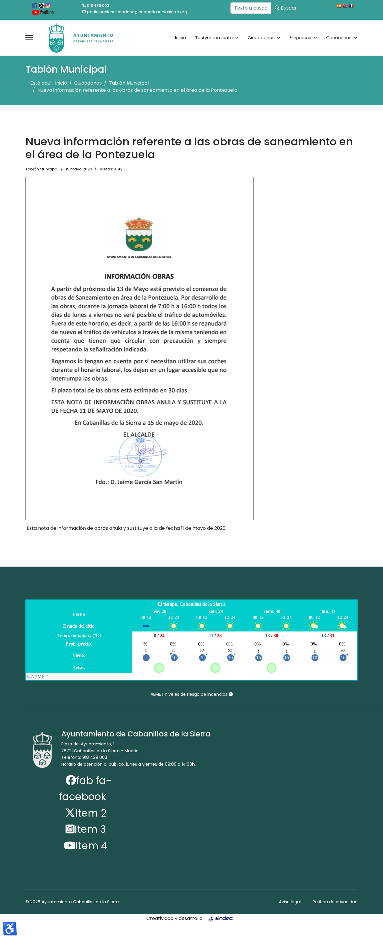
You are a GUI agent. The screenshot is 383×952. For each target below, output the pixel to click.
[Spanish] (340, 7)
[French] (352, 7)
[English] (346, 7)
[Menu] (29, 38)
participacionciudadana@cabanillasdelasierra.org (137, 11)
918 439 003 (98, 5)
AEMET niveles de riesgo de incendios (190, 694)
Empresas (300, 38)
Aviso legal (290, 902)
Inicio (180, 38)
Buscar (288, 7)
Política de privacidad (335, 902)
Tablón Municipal (41, 169)
